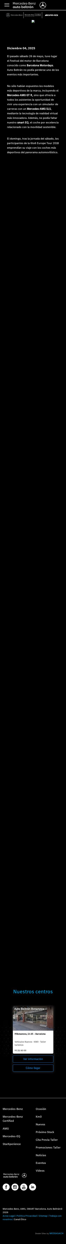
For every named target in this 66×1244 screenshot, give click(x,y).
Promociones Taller (48, 1147)
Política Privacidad (27, 1216)
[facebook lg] (6, 1187)
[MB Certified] (33, 15)
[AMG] (51, 15)
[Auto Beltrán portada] (16, 1175)
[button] (4, 1239)
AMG (6, 1129)
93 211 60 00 (20, 1050)
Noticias (41, 1155)
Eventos (41, 1163)
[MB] (14, 15)
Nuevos (40, 1124)
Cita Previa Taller (47, 1140)
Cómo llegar (33, 1068)
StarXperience (12, 1144)
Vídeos (40, 1171)
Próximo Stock (45, 1132)
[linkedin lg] (32, 1187)
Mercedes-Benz (13, 1109)
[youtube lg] (23, 1187)
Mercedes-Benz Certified (13, 1119)
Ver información (33, 1059)
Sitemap (43, 1216)
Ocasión (41, 1109)
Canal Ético (20, 1219)
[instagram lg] (14, 1187)
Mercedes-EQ (11, 1136)
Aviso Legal (9, 1216)
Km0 (39, 1117)
